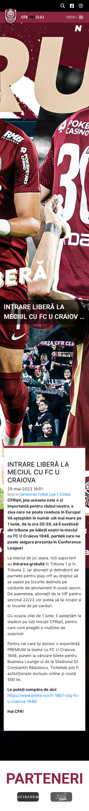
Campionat (28, 494)
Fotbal (43, 494)
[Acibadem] (28, 797)
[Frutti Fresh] (61, 797)
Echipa (65, 494)
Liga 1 (53, 494)
